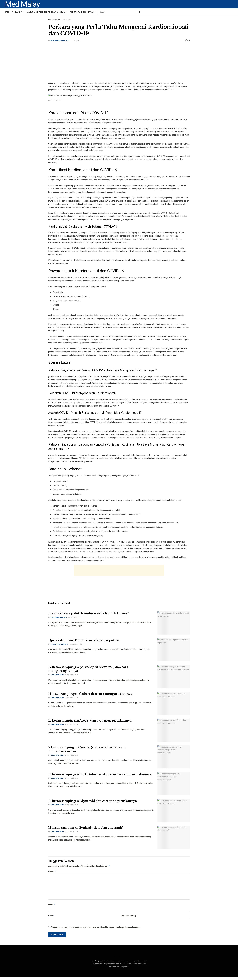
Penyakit (17, 12)
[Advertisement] (119, 60)
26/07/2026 (70, 698)
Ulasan (52, 871)
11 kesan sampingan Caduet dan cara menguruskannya (90, 694)
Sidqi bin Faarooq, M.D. (58, 617)
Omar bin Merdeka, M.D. (59, 40)
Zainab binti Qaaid (57, 675)
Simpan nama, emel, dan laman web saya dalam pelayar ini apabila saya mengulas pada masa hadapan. (95, 927)
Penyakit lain (66, 20)
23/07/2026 (70, 805)
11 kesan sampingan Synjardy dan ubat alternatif (85, 827)
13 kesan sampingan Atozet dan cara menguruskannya (89, 720)
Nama (51, 904)
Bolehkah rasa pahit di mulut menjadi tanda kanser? (88, 613)
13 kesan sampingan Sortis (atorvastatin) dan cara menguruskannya (99, 774)
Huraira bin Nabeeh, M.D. (59, 644)
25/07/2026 (70, 724)
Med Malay (22, 4)
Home (6, 12)
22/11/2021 (77, 40)
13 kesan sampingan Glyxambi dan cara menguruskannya (92, 801)
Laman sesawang (128, 916)
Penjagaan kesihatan (82, 12)
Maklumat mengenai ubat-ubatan (46, 12)
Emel (51, 916)
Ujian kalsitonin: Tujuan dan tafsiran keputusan (84, 640)
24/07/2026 (70, 778)
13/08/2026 (73, 617)
